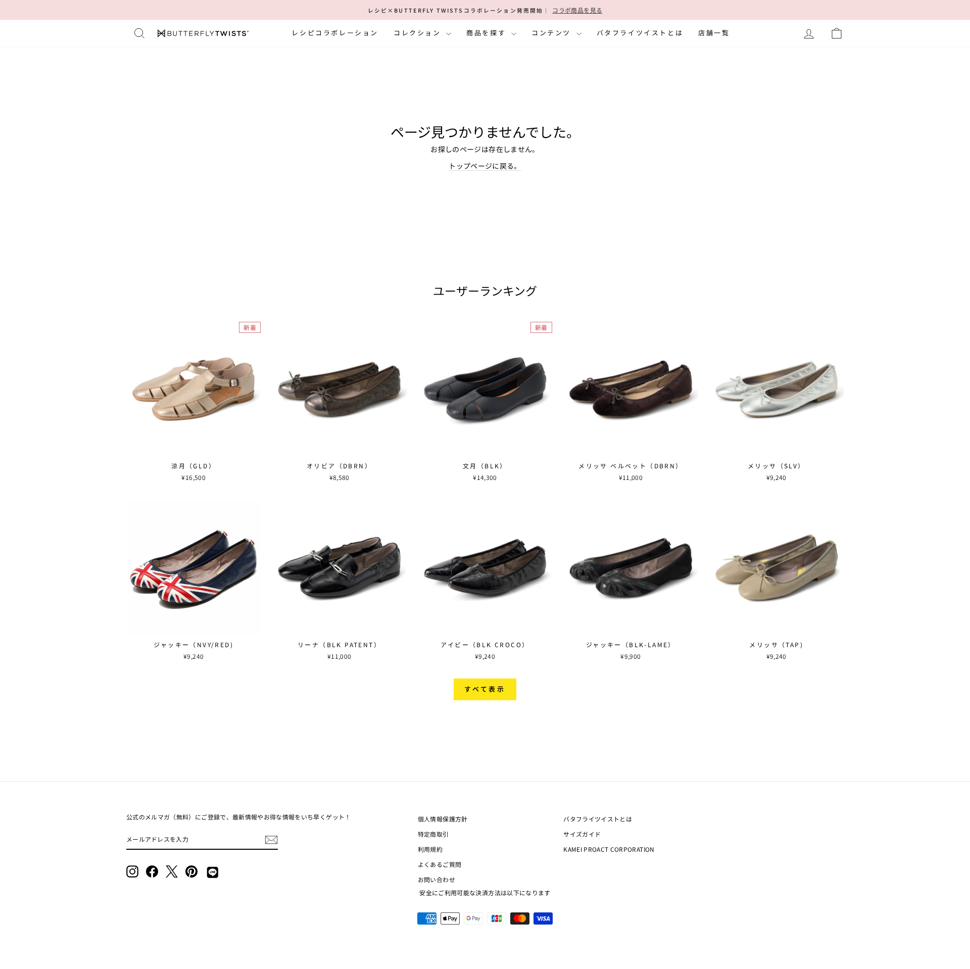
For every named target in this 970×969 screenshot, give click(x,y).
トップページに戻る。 (485, 166)
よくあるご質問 (439, 864)
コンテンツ (552, 32)
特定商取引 (433, 834)
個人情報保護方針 (443, 818)
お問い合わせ (436, 879)
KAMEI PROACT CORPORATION (608, 849)
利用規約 (430, 849)
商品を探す (487, 32)
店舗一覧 (714, 32)
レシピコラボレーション (335, 32)
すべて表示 (485, 689)
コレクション (419, 32)
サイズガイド (582, 834)
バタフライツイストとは (640, 32)
